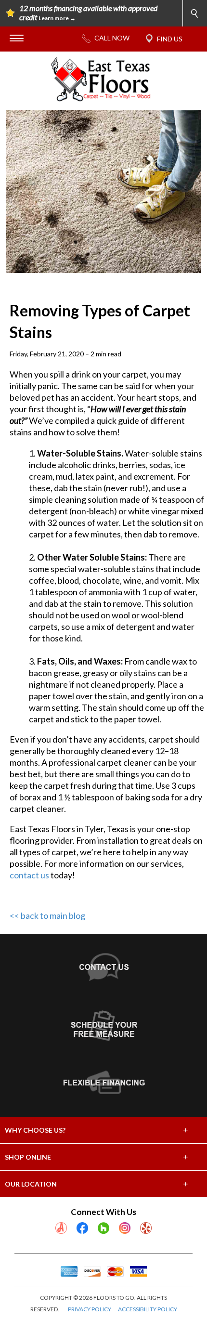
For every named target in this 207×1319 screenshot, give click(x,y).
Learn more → (57, 18)
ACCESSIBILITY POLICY (147, 1309)
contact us (29, 875)
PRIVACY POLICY (89, 1309)
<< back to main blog (47, 915)
